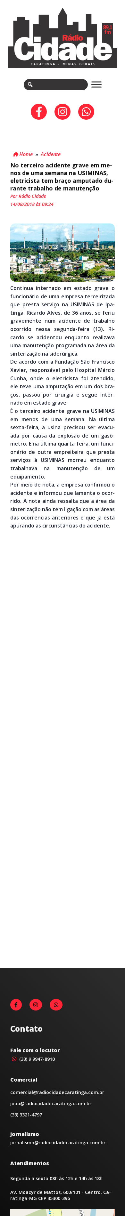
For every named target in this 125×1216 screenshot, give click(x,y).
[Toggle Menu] (96, 85)
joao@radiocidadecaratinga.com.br (50, 1103)
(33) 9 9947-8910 (36, 1059)
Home (25, 154)
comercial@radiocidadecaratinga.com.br (57, 1092)
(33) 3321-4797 (26, 1115)
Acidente (51, 154)
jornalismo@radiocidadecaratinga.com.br (57, 1142)
